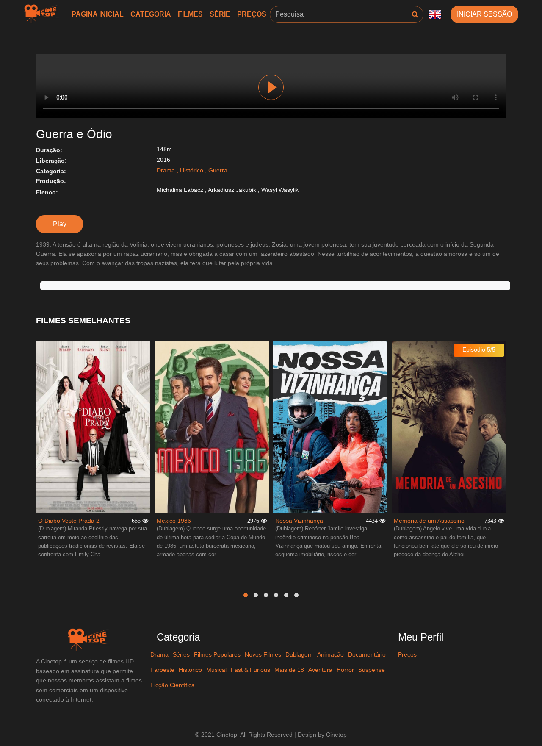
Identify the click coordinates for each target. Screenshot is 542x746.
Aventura (320, 669)
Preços (251, 14)
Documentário (367, 654)
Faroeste (162, 669)
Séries (181, 654)
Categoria (150, 14)
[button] (246, 595)
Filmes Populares (217, 654)
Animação (330, 654)
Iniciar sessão (484, 14)
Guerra (217, 170)
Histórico (191, 170)
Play (271, 87)
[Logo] (42, 14)
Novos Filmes (263, 654)
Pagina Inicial (98, 14)
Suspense (371, 669)
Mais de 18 (289, 669)
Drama (166, 170)
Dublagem (299, 654)
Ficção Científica (172, 685)
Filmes (190, 14)
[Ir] (415, 14)
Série (220, 14)
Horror (345, 669)
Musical (216, 669)
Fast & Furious (250, 669)
